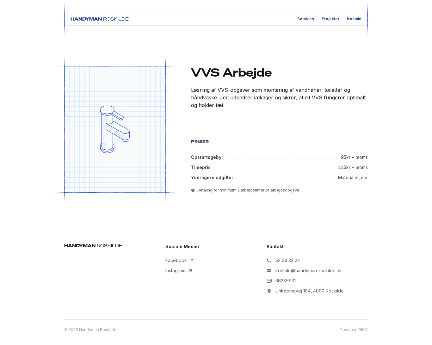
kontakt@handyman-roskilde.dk (308, 270)
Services (305, 18)
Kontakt (354, 18)
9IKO (363, 329)
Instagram (175, 270)
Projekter (330, 18)
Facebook (176, 260)
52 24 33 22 (287, 260)
